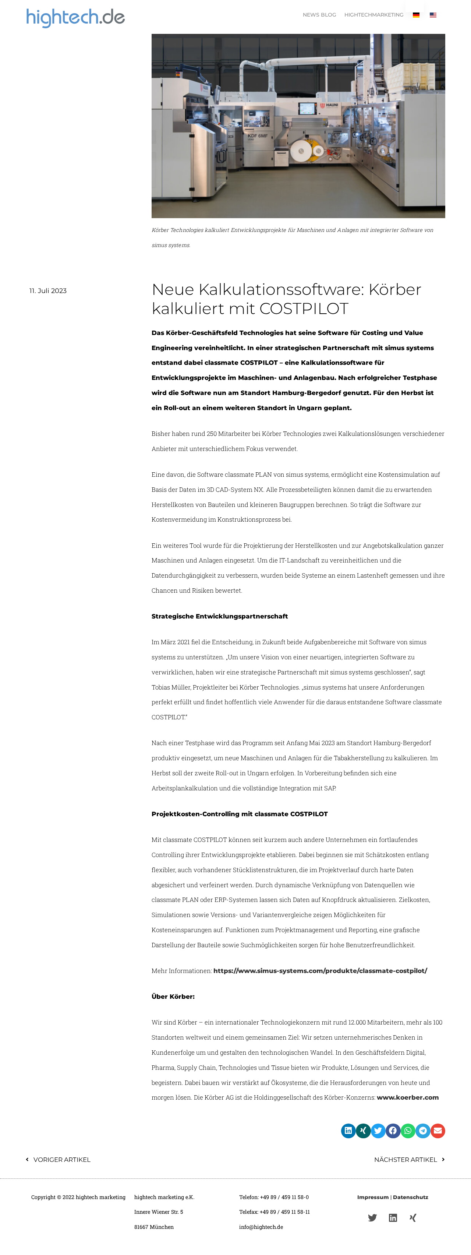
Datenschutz (410, 1197)
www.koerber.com (408, 1097)
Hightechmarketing (374, 14)
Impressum (373, 1197)
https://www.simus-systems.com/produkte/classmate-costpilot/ (320, 970)
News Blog (319, 14)
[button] (348, 1131)
